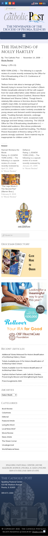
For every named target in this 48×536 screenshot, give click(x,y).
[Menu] (24, 35)
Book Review (7, 408)
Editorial (5, 417)
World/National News (10, 449)
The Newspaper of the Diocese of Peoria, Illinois (24, 28)
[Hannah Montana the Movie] (12, 160)
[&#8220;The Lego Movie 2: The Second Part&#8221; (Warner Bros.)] (10, 179)
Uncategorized (8, 445)
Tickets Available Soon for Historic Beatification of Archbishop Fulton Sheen (22, 369)
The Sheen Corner (9, 441)
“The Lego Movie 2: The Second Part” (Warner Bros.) (9, 189)
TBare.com (37, 532)
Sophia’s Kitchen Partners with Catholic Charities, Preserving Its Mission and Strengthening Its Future (22, 375)
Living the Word (8, 425)
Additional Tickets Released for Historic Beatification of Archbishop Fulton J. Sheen (23, 355)
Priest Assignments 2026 (12, 381)
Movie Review (7, 60)
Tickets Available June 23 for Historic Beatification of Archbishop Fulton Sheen (23, 362)
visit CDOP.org (24, 226)
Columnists (6, 412)
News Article (7, 437)
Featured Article (8, 421)
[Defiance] (33, 159)
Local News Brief (8, 429)
